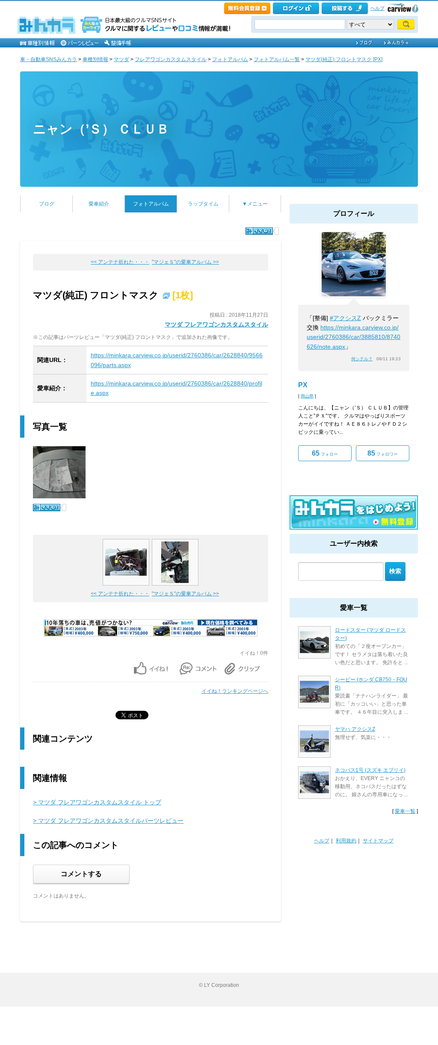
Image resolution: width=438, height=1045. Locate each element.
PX (303, 385)
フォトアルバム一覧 (277, 59)
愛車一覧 (405, 811)
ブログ (46, 204)
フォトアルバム (230, 59)
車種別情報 (95, 59)
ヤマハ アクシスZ (355, 729)
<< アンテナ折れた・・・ (120, 262)
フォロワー (382, 453)
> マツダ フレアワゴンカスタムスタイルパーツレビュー (108, 820)
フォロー (325, 453)
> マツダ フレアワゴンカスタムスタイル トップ (97, 802)
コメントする (81, 873)
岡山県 (307, 396)
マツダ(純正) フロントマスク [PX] (343, 59)
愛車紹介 (99, 204)
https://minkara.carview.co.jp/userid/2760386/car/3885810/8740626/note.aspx (353, 337)
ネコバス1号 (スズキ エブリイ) (370, 770)
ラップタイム (203, 204)
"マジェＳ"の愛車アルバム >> (185, 262)
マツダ (121, 59)
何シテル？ (362, 358)
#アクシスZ (345, 318)
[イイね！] (259, 231)
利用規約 (346, 841)
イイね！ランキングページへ (234, 691)
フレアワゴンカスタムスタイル (171, 59)
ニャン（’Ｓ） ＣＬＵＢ (101, 129)
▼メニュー (255, 204)
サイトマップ (378, 841)
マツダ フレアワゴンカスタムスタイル (216, 324)
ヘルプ (377, 8)
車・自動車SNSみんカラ (48, 59)
